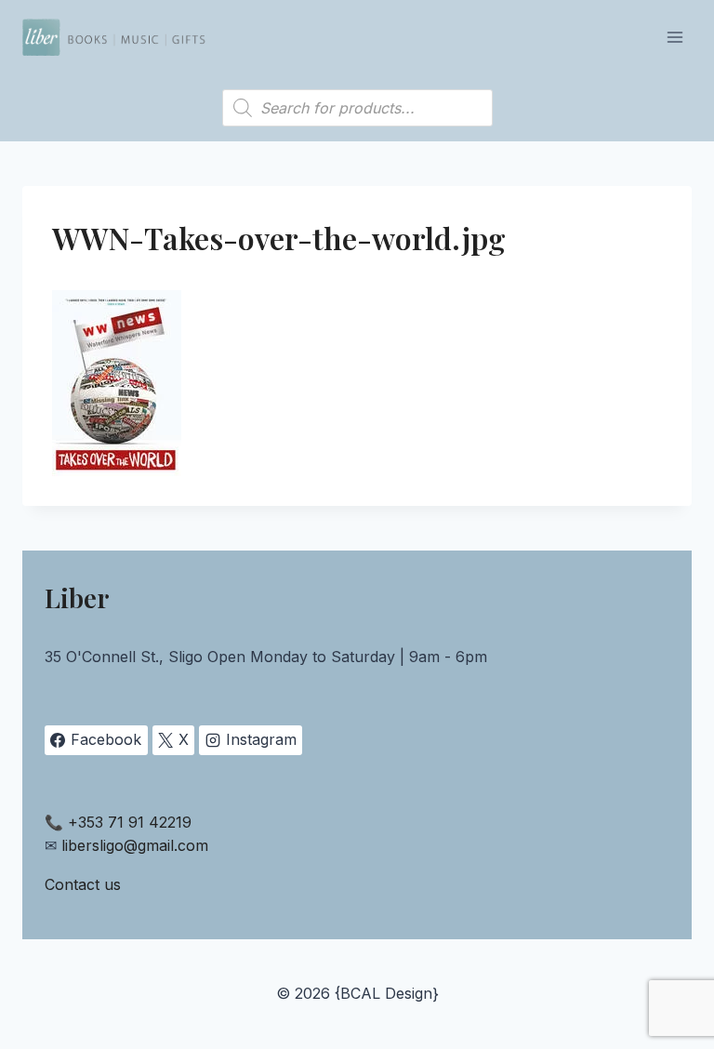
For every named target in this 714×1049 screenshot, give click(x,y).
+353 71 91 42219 (130, 822)
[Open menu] (674, 36)
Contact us (83, 884)
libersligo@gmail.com (134, 845)
